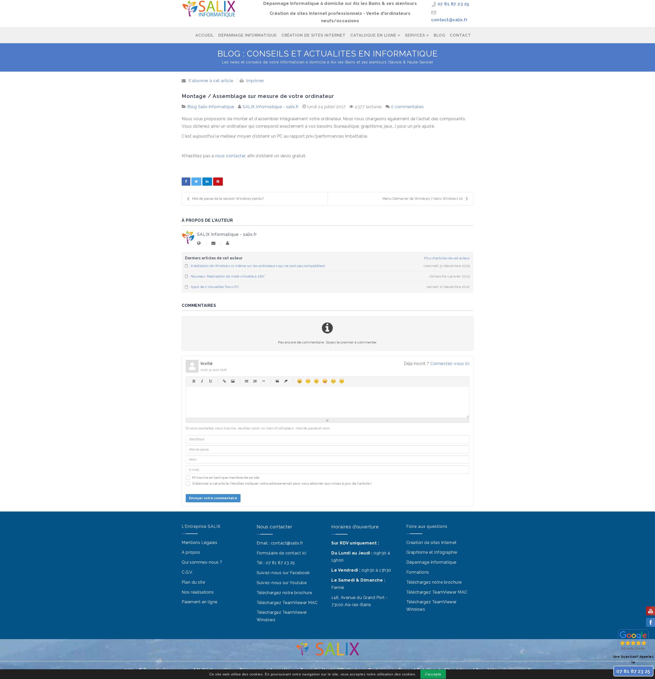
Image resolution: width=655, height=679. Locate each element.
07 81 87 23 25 (454, 3)
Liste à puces (246, 381)
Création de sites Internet (431, 542)
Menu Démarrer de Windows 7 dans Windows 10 (423, 199)
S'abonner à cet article (210, 80)
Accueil (204, 35)
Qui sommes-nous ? (202, 562)
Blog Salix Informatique (210, 106)
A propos (191, 552)
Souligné (210, 381)
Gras (193, 381)
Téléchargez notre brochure (284, 592)
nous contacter (229, 155)
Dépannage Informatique (247, 35)
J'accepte (433, 674)
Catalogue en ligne (373, 35)
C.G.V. (187, 572)
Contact (460, 35)
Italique (202, 381)
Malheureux (333, 381)
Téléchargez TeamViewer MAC (287, 602)
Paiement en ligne (199, 601)
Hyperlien (224, 381)
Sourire (308, 381)
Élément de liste (263, 381)
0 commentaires (407, 106)
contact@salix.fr (449, 19)
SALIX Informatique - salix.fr (271, 106)
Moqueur (325, 381)
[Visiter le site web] (199, 243)
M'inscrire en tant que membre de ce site (225, 478)
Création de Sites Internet (313, 35)
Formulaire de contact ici (282, 553)
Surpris (316, 381)
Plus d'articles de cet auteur (447, 258)
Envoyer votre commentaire (213, 498)
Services (415, 35)
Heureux (299, 381)
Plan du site (193, 582)
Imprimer (255, 80)
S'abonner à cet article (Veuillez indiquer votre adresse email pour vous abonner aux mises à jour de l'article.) (282, 483)
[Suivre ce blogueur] (213, 243)
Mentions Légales (199, 542)
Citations (277, 381)
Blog (439, 35)
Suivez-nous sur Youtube (282, 582)
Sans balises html (285, 381)
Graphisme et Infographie (431, 552)
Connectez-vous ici (449, 363)
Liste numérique (255, 381)
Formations (417, 572)
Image (232, 381)
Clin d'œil (341, 381)
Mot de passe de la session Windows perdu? (228, 199)
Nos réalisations (198, 592)
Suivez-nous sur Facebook (283, 572)
